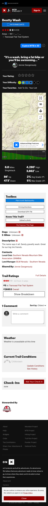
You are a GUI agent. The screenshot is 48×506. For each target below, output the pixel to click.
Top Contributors (9, 442)
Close (24, 498)
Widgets (6, 434)
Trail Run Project (31, 438)
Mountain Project (31, 426)
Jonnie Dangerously (27, 65)
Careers (6, 485)
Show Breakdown (24, 294)
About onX (7, 481)
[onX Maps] (8, 464)
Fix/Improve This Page (25, 225)
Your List (33, 88)
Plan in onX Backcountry (25, 200)
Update (35, 366)
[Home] (13, 10)
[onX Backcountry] (10, 3)
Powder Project (30, 442)
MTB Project (29, 430)
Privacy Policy (28, 493)
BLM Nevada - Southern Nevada (30, 261)
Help (4, 430)
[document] (24, 494)
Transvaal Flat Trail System (17, 37)
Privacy (36, 502)
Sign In (37, 10)
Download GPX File (25, 212)
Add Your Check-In (34, 381)
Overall (16, 289)
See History (32, 368)
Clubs (5, 438)
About (5, 426)
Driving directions (24, 207)
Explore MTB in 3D (30, 45)
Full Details (41, 275)
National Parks (30, 446)
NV (11, 34)
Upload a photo (25, 220)
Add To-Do (23, 88)
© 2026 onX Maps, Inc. (17, 502)
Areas (4, 34)
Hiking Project (30, 434)
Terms (29, 502)
